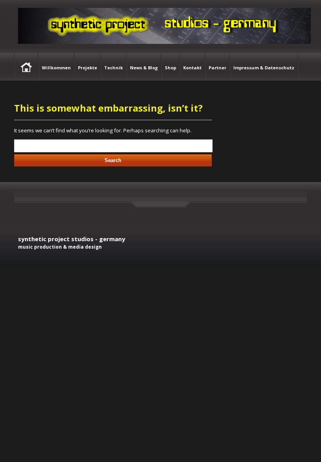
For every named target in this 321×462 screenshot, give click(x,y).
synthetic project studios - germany (71, 239)
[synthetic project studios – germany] (162, 49)
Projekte (87, 67)
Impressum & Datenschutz (263, 67)
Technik (113, 67)
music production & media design (60, 247)
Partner (217, 67)
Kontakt (192, 67)
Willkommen (56, 67)
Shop (170, 67)
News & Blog (144, 67)
